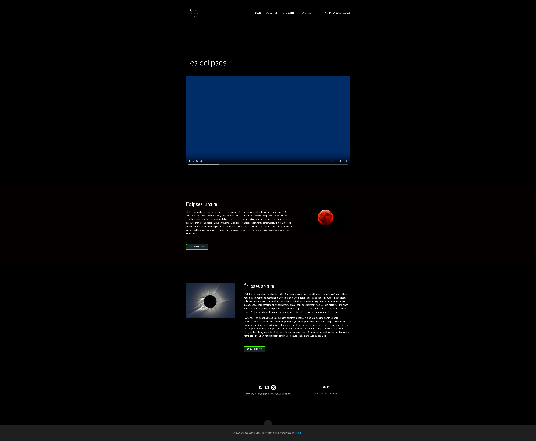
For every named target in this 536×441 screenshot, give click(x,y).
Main (258, 13)
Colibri (299, 432)
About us (271, 13)
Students (289, 13)
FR (318, 13)
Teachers (305, 13)
